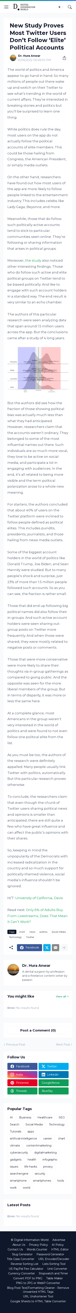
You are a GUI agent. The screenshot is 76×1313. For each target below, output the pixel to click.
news (32, 931)
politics (43, 931)
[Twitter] (47, 947)
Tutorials (15, 1131)
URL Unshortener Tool (38, 1296)
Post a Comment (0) (38, 1030)
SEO (62, 1117)
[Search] (70, 7)
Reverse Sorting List (24, 1264)
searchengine (19, 1173)
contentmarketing (38, 1145)
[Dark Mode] (60, 7)
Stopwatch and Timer (53, 1273)
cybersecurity (19, 1152)
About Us (18, 1245)
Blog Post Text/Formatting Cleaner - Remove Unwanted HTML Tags (38, 1290)
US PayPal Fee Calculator (26, 1269)
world (26, 1187)
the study (33, 260)
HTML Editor (60, 1249)
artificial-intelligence (23, 1138)
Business (25, 1117)
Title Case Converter (20, 1259)
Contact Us (15, 1249)
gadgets (15, 1159)
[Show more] (64, 947)
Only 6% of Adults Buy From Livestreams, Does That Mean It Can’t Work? (37, 916)
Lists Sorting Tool (53, 1264)
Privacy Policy (38, 1245)
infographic (49, 1159)
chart (22, 931)
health (32, 1159)
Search (14, 1124)
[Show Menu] (6, 7)
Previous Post (15, 1044)
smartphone (18, 1180)
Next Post (63, 1044)
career (47, 1138)
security (40, 1173)
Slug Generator (22, 1254)
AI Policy (58, 1245)
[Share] (63, 58)
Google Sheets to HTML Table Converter (38, 1301)
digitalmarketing (45, 1152)
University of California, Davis (39, 898)
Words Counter (37, 1249)
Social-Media (59, 931)
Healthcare (44, 1117)
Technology (15, 937)
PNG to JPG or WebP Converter (38, 1283)
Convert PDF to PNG (27, 1278)
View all (61, 996)
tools (60, 1180)
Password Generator (50, 1254)
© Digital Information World (30, 1240)
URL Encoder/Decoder (53, 1259)
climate (15, 1145)
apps (30, 1131)
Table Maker (54, 1278)
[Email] (55, 947)
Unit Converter (57, 1269)
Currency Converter (21, 1273)
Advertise (58, 1240)
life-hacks (30, 1166)
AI (11, 1117)
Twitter (30, 937)
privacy (48, 1166)
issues (14, 1166)
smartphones (42, 1180)
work (13, 1187)
